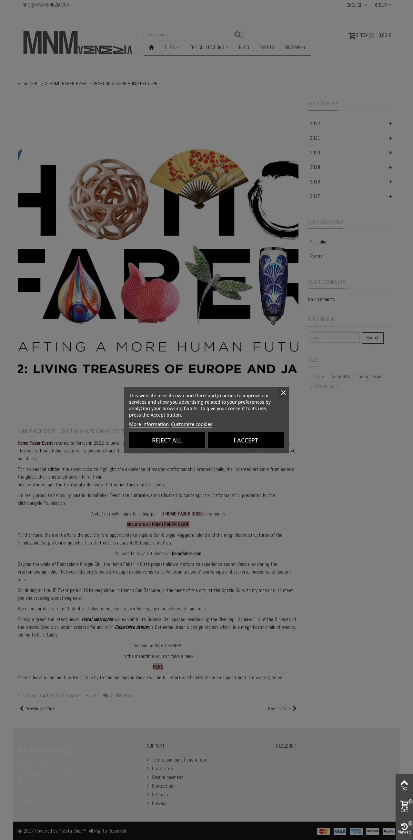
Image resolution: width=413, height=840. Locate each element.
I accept (246, 440)
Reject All (167, 440)
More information (149, 423)
